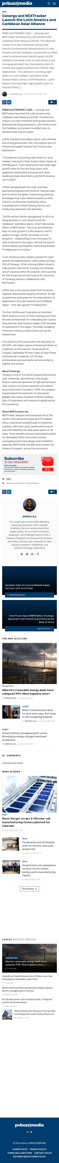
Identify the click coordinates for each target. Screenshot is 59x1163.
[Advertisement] (23, 914)
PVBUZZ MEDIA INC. (37, 1143)
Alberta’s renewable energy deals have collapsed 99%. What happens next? (28, 692)
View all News (28, 889)
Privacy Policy (38, 1149)
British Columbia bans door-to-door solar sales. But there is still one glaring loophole (39, 713)
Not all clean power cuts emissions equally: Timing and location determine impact (27, 1001)
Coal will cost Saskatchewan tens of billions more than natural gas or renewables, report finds (27, 978)
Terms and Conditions (19, 1153)
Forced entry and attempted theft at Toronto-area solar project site (38, 845)
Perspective (7, 686)
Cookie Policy (20, 1149)
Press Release (33, 483)
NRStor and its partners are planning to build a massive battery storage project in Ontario (27, 989)
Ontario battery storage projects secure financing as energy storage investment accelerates (24, 736)
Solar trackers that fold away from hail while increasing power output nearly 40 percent (35, 1012)
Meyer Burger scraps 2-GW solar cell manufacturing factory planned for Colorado (26, 822)
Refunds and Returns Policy (29, 1157)
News (4, 11)
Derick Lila (16, 94)
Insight (25, 706)
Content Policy (43, 1153)
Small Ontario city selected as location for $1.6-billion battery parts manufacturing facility (39, 870)
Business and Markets (16, 483)
